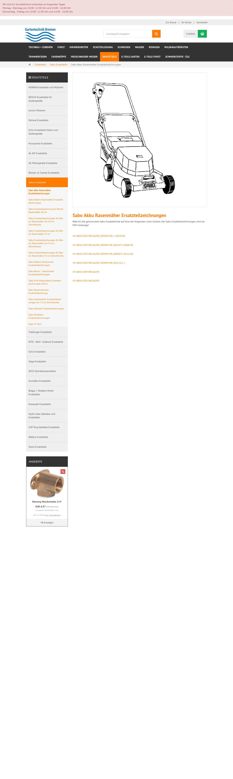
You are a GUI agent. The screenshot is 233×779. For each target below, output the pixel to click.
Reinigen (154, 47)
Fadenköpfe (59, 56)
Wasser (139, 47)
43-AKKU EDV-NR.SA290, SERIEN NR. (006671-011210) (103, 253)
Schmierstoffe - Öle (177, 56)
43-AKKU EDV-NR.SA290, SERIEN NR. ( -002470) (99, 235)
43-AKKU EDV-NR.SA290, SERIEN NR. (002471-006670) (103, 244)
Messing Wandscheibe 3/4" (47, 501)
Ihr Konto (186, 22)
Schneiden (124, 47)
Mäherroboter (79, 47)
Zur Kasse (171, 22)
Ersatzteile (109, 56)
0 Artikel (190, 33)
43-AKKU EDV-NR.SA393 (86, 280)
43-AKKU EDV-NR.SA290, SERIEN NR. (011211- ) (99, 262)
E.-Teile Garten (130, 56)
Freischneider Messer (84, 56)
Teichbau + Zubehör (41, 47)
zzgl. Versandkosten (53, 515)
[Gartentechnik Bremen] (41, 33)
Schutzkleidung (103, 47)
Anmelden (202, 22)
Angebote (35, 461)
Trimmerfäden (38, 56)
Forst (61, 47)
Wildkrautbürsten (176, 47)
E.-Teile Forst (152, 56)
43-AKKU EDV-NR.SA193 (86, 271)
